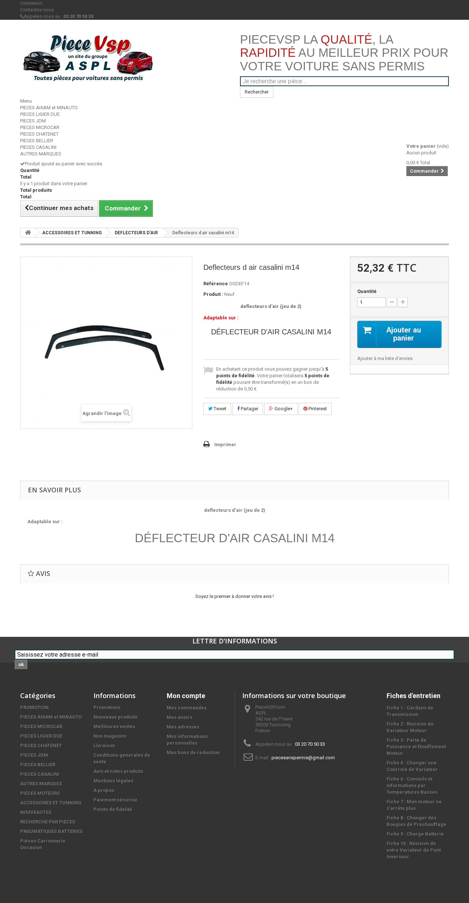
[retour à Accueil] (28, 232)
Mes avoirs (179, 717)
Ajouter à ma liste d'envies (385, 358)
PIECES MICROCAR (39, 127)
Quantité (367, 291)
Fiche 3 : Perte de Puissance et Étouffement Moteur (416, 746)
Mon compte (186, 696)
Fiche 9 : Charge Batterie (415, 834)
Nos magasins (109, 736)
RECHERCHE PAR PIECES (47, 822)
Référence (215, 283)
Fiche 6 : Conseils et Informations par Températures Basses (412, 785)
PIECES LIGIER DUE (40, 114)
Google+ (283, 408)
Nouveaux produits (115, 717)
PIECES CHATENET (39, 134)
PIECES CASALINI (38, 147)
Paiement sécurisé (115, 800)
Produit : (213, 294)
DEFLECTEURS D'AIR (136, 232)
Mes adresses (183, 727)
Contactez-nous (37, 9)
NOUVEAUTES (35, 812)
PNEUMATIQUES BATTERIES (51, 831)
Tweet (219, 408)
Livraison (104, 745)
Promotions (107, 707)
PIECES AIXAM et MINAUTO (49, 107)
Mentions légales (113, 780)
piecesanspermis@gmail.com (303, 757)
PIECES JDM (33, 121)
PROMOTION (34, 707)
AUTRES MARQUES (40, 154)
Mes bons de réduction (193, 752)
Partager (249, 408)
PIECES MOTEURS (40, 793)
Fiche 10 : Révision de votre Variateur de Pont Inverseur (414, 850)
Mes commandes (187, 708)
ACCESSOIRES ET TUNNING (72, 232)
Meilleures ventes (114, 726)
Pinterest (317, 408)
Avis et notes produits (118, 771)
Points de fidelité (112, 809)
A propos (103, 790)
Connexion (31, 3)
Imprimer (225, 444)
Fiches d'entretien (413, 696)
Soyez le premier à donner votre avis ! (234, 596)
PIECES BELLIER (36, 140)
